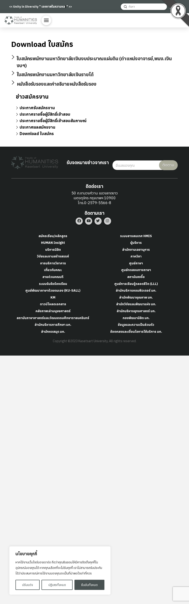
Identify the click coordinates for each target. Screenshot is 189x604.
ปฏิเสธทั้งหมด (57, 585)
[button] (46, 20)
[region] (60, 570)
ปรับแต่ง (27, 585)
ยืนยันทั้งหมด (89, 585)
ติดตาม (168, 165)
